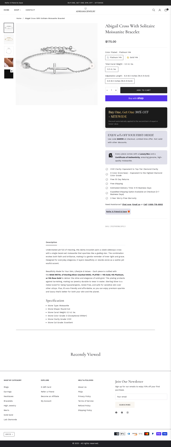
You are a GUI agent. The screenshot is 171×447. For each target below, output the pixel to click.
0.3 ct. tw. (111, 69)
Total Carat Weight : (119, 64)
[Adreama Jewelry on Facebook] (117, 412)
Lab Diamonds (10, 419)
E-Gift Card (46, 387)
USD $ (8, 434)
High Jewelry (10, 406)
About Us (82, 387)
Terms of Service (86, 401)
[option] (57, 64)
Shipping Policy (85, 410)
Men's (6, 410)
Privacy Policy (84, 396)
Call (145, 204)
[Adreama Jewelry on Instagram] (128, 412)
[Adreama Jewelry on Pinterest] (122, 412)
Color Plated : (118, 52)
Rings (6, 387)
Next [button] (92, 66)
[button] (154, 10)
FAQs (80, 392)
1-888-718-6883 (155, 204)
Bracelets (8, 401)
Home (18, 18)
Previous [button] (21, 66)
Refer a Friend (47, 392)
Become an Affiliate (50, 396)
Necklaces (8, 396)
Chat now (126, 204)
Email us (136, 204)
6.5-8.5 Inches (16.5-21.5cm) (119, 81)
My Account (46, 401)
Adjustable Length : (127, 76)
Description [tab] (51, 242)
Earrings (8, 392)
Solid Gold (8, 415)
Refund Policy (84, 406)
